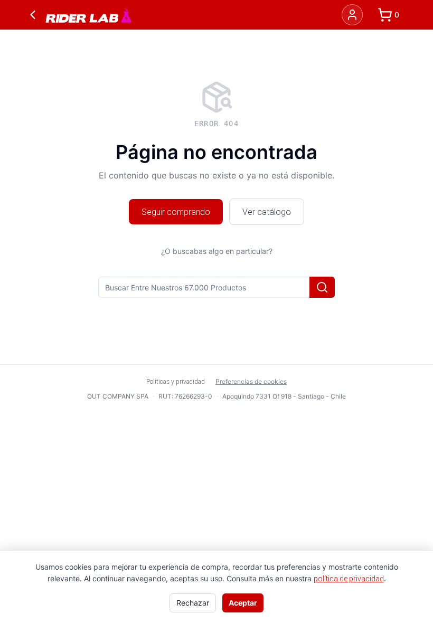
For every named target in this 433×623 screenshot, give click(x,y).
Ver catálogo (266, 211)
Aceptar (243, 602)
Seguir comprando (176, 211)
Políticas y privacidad (175, 381)
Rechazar (192, 602)
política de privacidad (349, 578)
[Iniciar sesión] (352, 14)
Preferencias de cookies (251, 381)
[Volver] (32, 14)
